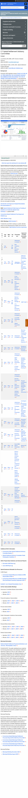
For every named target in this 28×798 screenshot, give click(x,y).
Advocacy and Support (9, 35)
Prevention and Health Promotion (12, 27)
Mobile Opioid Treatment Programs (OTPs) (17, 473)
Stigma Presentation (17, 325)
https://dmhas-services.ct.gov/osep (18, 227)
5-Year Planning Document (17, 278)
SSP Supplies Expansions (23, 495)
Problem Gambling (8, 30)
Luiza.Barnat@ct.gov (14, 62)
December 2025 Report (8, 563)
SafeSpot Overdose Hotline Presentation (17, 394)
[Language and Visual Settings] (25, 4)
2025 (17, 600)
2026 (22, 600)
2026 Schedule (12, 221)
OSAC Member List (5, 218)
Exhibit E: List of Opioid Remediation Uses (11, 584)
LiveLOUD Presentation (17, 319)
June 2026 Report (7, 565)
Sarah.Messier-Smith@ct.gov (16, 68)
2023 (8, 592)
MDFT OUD (23, 302)
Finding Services (7, 24)
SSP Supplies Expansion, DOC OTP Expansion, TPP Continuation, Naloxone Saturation (23, 435)
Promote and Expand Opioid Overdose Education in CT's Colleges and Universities (23, 386)
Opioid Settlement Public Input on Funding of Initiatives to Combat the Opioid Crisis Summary (13, 210)
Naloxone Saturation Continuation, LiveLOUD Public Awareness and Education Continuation (23, 262)
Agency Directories (8, 38)
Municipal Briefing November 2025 (11, 751)
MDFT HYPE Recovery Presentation (17, 360)
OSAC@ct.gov (14, 173)
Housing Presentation (17, 380)
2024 (13, 600)
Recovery (5, 32)
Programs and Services (9, 21)
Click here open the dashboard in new (13, 163)
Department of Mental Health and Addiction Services (12, 17)
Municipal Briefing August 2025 (10, 754)
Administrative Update (17, 263)
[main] (14, 404)
